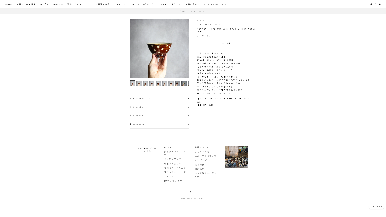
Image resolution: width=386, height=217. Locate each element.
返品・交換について (206, 155)
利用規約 (199, 168)
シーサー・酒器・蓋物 (98, 4)
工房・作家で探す (26, 4)
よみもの (163, 4)
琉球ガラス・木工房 (175, 172)
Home (167, 147)
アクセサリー (121, 4)
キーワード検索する (143, 4)
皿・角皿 (44, 4)
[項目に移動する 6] (164, 83)
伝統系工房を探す (174, 159)
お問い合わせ (192, 4)
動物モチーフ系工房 (175, 167)
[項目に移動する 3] (145, 83)
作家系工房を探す (174, 163)
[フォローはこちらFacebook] (190, 192)
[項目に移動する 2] (139, 83)
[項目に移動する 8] (177, 83)
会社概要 (199, 164)
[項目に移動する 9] (184, 83)
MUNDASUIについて (215, 4)
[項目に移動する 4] (152, 83)
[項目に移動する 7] (171, 83)
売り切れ (226, 43)
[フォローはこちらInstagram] (196, 192)
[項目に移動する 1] (132, 83)
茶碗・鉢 (58, 4)
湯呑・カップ (74, 4)
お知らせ (176, 4)
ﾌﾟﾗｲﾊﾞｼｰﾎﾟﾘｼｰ (203, 160)
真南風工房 (200, 21)
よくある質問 (202, 151)
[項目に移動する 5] (158, 83)
